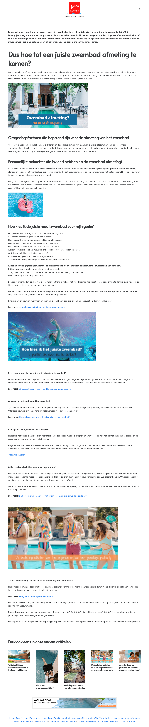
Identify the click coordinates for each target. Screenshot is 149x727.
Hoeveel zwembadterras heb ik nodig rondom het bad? (44, 417)
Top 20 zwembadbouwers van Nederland (73, 718)
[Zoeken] (139, 9)
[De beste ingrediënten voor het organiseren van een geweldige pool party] (102, 656)
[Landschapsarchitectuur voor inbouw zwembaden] (74, 666)
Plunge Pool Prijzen (18, 718)
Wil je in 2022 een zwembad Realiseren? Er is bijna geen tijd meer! (18, 667)
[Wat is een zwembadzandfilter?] (47, 666)
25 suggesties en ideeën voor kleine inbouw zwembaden (45, 389)
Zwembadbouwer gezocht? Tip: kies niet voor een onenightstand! (129, 667)
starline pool (42, 721)
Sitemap (132, 721)
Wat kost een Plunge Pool (40, 718)
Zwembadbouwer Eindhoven (63, 721)
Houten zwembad (121, 718)
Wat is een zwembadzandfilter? (44, 686)
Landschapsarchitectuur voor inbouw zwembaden (42, 307)
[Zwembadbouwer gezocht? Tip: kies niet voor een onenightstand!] (130, 656)
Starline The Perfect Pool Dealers (92, 721)
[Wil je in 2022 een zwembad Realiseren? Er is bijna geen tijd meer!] (19, 656)
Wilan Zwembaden (102, 718)
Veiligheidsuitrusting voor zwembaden (36, 596)
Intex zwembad (27, 721)
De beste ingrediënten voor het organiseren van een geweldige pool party (53, 495)
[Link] (74, 703)
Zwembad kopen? (118, 721)
